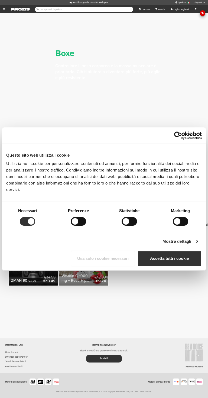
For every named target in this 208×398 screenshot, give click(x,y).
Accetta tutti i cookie (169, 258)
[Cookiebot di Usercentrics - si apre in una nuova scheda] (178, 135)
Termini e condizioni (15, 361)
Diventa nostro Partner (16, 356)
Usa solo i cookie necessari (103, 258)
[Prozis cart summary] (195, 9)
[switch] (78, 221)
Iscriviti (104, 358)
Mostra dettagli (176, 241)
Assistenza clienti (13, 366)
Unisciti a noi (11, 352)
